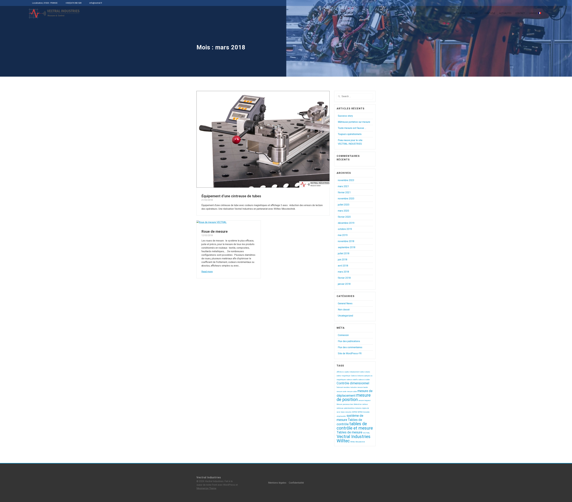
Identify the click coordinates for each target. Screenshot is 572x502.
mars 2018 (343, 271)
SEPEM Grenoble (364, 412)
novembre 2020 (346, 198)
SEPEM (354, 412)
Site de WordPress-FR (350, 353)
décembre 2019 (346, 223)
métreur (365, 404)
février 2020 (344, 216)
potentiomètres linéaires (353, 408)
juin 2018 (342, 259)
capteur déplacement (351, 372)
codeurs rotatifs (352, 380)
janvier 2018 (344, 284)
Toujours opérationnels (350, 134)
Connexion (343, 335)
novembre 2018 (346, 241)
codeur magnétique (343, 376)
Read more (207, 271)
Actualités (505, 13)
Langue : (533, 13)
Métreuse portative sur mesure (354, 122)
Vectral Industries (353, 436)
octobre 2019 (345, 229)
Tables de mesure (349, 432)
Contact (520, 13)
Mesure (474, 13)
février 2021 (344, 192)
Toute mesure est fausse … (352, 128)
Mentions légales (277, 482)
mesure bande (362, 387)
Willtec (343, 440)
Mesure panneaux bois (345, 404)
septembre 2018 (346, 247)
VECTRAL (366, 433)
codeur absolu (365, 372)
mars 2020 (343, 210)
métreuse (340, 408)
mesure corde (341, 391)
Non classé (344, 309)
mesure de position (354, 397)
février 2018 (344, 277)
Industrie (353, 387)
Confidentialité (296, 482)
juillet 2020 (343, 204)
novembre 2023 (346, 180)
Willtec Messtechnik (357, 442)
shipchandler (341, 416)
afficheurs (340, 372)
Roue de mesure (214, 231)
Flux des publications (349, 341)
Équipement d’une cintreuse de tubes (231, 196)
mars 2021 (343, 186)
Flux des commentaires (350, 347)
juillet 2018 (343, 253)
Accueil (462, 13)
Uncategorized (345, 315)
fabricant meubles (343, 387)
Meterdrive (358, 404)
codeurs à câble (364, 380)
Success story (345, 115)
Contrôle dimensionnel (353, 383)
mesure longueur (364, 400)
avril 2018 (343, 265)
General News (345, 303)
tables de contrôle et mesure (355, 426)
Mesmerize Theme (206, 488)
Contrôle (490, 13)
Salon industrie (346, 412)
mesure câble (352, 391)
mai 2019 (343, 235)
